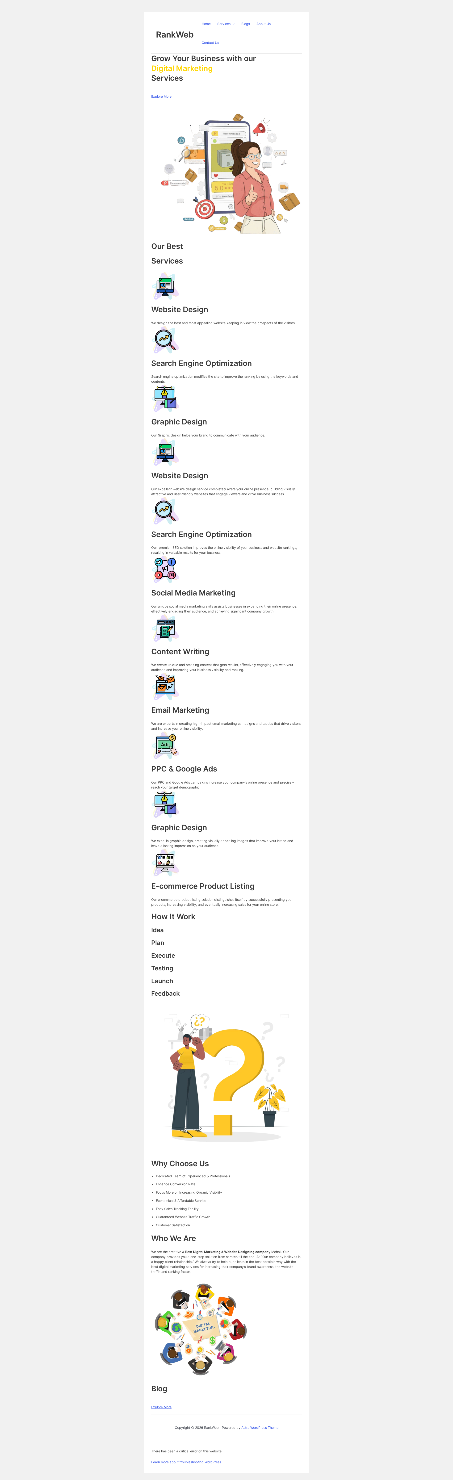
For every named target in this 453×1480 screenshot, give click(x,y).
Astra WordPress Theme (259, 1427)
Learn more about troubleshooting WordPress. (186, 1462)
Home (206, 24)
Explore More (161, 96)
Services (224, 24)
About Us (263, 24)
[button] (233, 24)
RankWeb (175, 34)
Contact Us (210, 43)
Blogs (245, 24)
